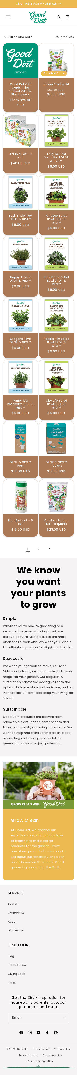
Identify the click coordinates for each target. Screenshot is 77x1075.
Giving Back (16, 974)
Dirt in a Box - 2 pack (20, 155)
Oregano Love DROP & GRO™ (20, 340)
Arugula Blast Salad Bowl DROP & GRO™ (56, 157)
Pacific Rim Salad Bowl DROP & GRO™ (56, 342)
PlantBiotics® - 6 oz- (20, 522)
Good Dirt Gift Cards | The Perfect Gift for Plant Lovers (20, 89)
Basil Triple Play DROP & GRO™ (20, 217)
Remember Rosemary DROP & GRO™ (20, 404)
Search (13, 904)
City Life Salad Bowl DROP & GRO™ (56, 404)
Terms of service (29, 1055)
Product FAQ (17, 965)
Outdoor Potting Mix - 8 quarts (56, 522)
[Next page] (49, 548)
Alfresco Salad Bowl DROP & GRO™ (56, 219)
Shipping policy (52, 1055)
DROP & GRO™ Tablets (56, 464)
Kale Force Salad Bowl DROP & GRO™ (56, 281)
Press (12, 983)
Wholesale (15, 930)
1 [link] (27, 549)
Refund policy (41, 1049)
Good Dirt (22, 1049)
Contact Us (16, 913)
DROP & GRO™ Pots (20, 464)
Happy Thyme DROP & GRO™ (20, 279)
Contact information (40, 1061)
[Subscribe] (64, 1017)
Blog (11, 956)
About (12, 921)
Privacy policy (62, 1049)
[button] (8, 17)
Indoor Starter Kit (56, 84)
